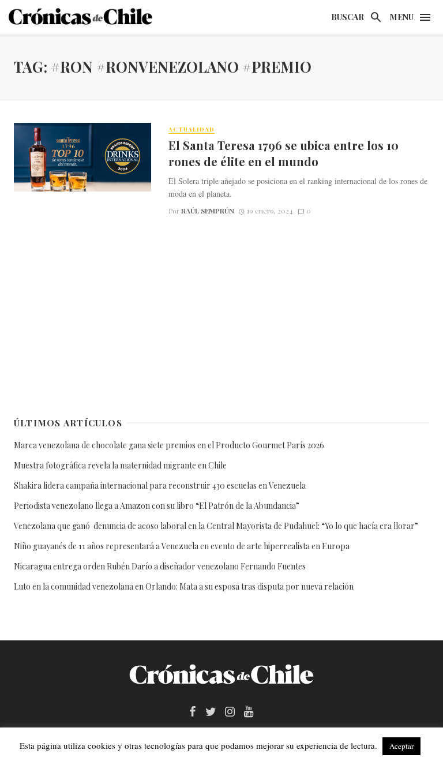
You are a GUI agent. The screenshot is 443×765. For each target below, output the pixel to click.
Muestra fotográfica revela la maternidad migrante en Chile (120, 465)
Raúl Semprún (207, 210)
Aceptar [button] (401, 746)
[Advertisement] (221, 314)
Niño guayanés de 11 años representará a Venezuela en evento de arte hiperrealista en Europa (182, 546)
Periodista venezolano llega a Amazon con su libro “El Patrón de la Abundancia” (156, 505)
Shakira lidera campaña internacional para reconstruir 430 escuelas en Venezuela (160, 485)
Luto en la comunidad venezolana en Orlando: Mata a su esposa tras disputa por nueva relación (184, 586)
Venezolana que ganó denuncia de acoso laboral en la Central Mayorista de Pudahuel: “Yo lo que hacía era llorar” (217, 525)
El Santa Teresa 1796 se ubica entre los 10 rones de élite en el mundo (283, 153)
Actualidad (191, 129)
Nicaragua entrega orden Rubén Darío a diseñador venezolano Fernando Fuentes (160, 566)
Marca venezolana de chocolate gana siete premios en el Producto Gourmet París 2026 (169, 445)
